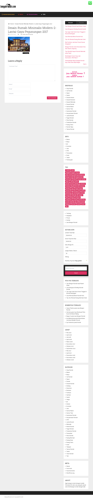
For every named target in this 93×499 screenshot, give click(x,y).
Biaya (21, 14)
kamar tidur (69, 190)
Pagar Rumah (70, 118)
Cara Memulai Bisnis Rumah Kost (74, 36)
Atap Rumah (69, 88)
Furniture (68, 392)
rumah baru (82, 199)
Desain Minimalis (70, 102)
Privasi (68, 218)
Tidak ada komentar (27, 34)
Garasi (68, 95)
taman (73, 204)
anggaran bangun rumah (72, 172)
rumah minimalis (70, 202)
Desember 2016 (70, 355)
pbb (67, 197)
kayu (75, 190)
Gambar (68, 395)
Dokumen (69, 388)
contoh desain (81, 179)
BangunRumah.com (9, 497)
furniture (68, 186)
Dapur (68, 93)
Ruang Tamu (69, 124)
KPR (67, 150)
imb (77, 186)
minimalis (74, 195)
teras (83, 204)
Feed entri (69, 468)
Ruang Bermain (70, 438)
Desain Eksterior (70, 100)
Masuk (68, 466)
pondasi (72, 197)
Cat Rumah (69, 90)
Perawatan (69, 153)
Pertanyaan (69, 160)
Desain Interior (70, 97)
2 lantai (68, 170)
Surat (67, 155)
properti (78, 197)
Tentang (68, 213)
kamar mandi (78, 188)
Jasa (67, 148)
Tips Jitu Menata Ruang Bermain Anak (75, 39)
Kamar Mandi (69, 106)
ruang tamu (69, 199)
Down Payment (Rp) (70, 238)
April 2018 (69, 339)
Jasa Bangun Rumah (71, 222)
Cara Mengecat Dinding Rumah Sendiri (75, 29)
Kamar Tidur (69, 109)
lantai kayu (69, 193)
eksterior (82, 183)
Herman (68, 312)
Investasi (68, 146)
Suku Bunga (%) (69, 244)
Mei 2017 (68, 350)
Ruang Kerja (69, 440)
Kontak (68, 220)
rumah (75, 199)
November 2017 (70, 344)
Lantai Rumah (70, 115)
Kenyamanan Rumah (72, 113)
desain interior (74, 181)
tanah (78, 204)
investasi (82, 186)
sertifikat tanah (80, 202)
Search (76, 273)
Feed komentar (70, 470)
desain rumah (69, 183)
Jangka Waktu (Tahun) (71, 250)
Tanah (68, 157)
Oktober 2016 (70, 360)
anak (72, 170)
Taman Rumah (70, 129)
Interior (68, 404)
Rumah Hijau (69, 127)
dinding (77, 183)
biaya (74, 179)
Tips (44, 14)
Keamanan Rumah (71, 111)
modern (80, 195)
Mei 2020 (68, 332)
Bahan (68, 139)
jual (72, 188)
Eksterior (68, 390)
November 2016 (70, 357)
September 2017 (70, 348)
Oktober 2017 (70, 346)
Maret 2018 (69, 341)
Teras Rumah (69, 453)
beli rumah (68, 179)
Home (12, 24)
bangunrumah (79, 177)
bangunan (81, 174)
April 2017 (69, 353)
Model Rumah (70, 426)
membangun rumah (78, 193)
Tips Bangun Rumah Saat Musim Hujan (75, 26)
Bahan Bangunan (8, 14)
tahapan (68, 204)
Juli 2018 (68, 337)
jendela (68, 188)
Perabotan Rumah (71, 122)
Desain (68, 381)
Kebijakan (69, 215)
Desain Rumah (32, 14)
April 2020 (69, 335)
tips (67, 206)
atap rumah (69, 174)
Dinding (68, 386)
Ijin (67, 144)
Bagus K (68, 316)
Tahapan (68, 447)
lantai (83, 190)
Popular (81, 22)
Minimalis (68, 424)
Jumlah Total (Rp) (70, 232)
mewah (68, 195)
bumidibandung (70, 318)
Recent (70, 22)
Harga (68, 399)
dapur (67, 181)
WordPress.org (70, 473)
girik (73, 186)
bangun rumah (70, 177)
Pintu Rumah (69, 120)
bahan (75, 174)
